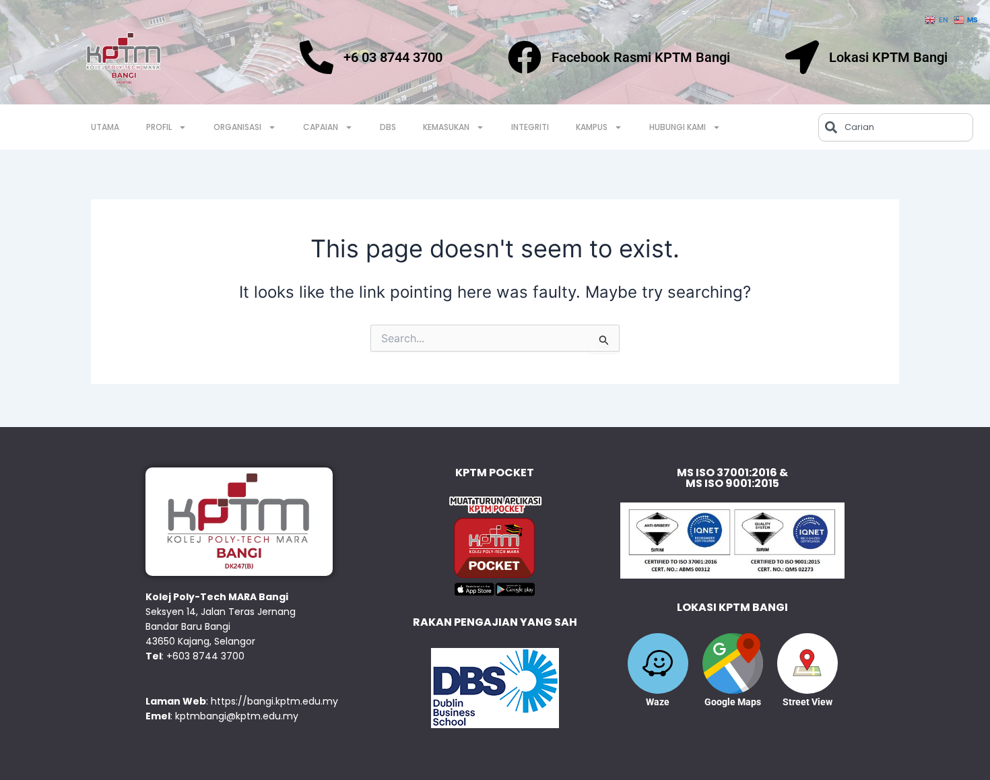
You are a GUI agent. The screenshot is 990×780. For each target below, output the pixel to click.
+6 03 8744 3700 (392, 57)
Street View (807, 701)
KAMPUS (591, 127)
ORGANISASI (237, 127)
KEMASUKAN (446, 127)
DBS (388, 127)
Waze (657, 701)
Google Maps (732, 701)
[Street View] (807, 663)
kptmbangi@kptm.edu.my (236, 716)
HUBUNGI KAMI (677, 127)
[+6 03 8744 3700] (316, 57)
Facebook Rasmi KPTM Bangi (641, 57)
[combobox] (895, 127)
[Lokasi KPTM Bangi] (802, 57)
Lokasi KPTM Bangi (888, 57)
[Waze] (658, 663)
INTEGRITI (530, 127)
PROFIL (159, 127)
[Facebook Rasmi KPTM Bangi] (524, 57)
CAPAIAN (320, 127)
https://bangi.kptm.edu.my (274, 701)
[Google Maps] (732, 663)
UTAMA (105, 127)
